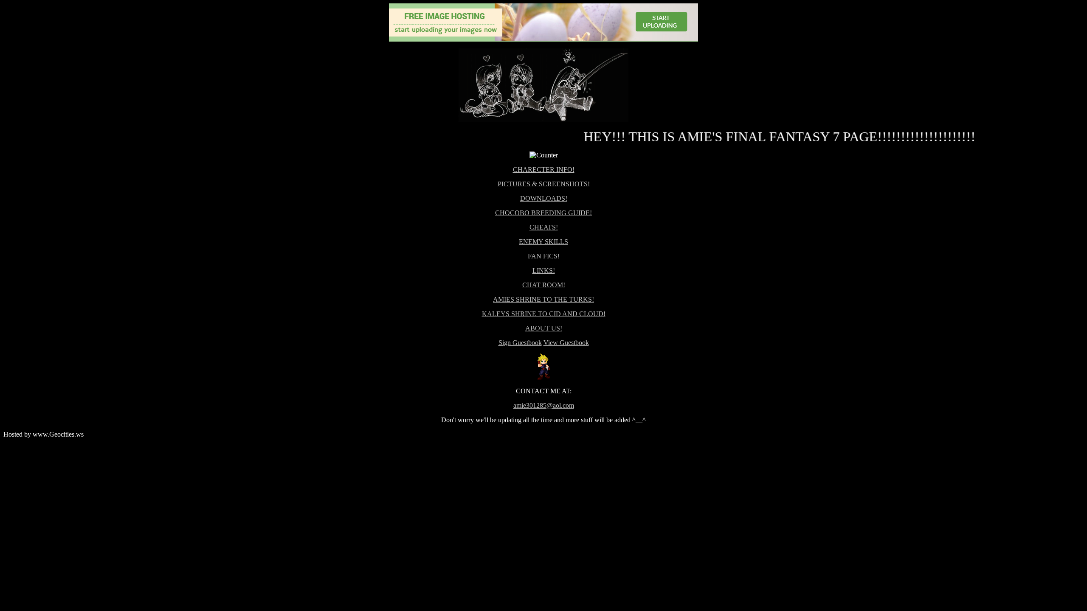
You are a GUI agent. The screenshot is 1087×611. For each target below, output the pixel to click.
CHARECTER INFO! (543, 169)
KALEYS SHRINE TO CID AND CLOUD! (543, 313)
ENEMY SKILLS (543, 241)
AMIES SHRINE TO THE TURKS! (543, 299)
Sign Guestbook (520, 342)
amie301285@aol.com (543, 405)
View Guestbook (566, 342)
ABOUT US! (543, 328)
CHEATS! (543, 227)
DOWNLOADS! (543, 198)
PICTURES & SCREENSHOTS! (544, 184)
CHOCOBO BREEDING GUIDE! (543, 212)
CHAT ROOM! (543, 285)
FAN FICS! (544, 256)
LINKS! (543, 270)
